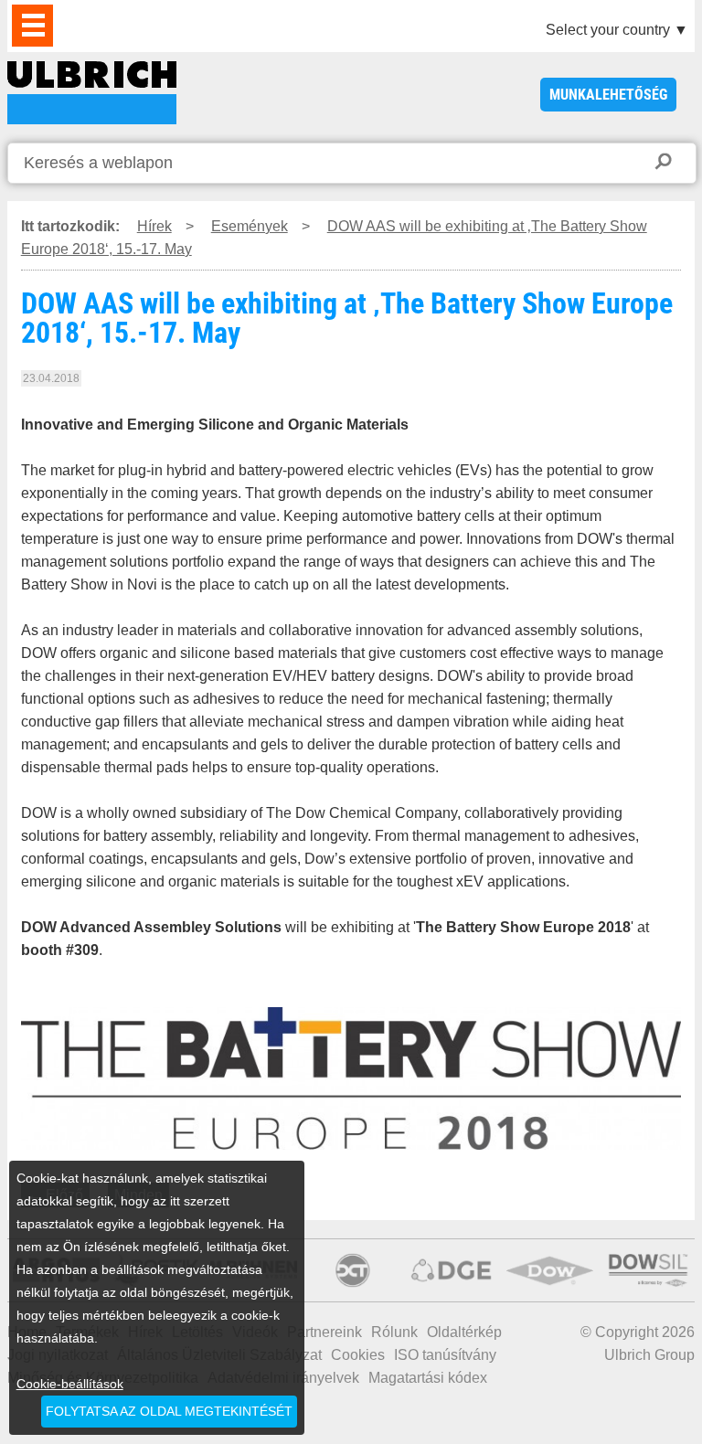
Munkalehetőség (608, 94)
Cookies (358, 1355)
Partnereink (324, 1332)
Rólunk (394, 1332)
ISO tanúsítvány (445, 1355)
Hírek (154, 226)
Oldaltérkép (464, 1332)
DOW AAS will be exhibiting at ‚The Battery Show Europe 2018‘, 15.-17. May (91, 92)
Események (249, 226)
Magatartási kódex (427, 1378)
